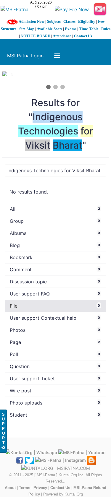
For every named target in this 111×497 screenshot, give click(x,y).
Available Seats (49, 29)
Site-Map (26, 29)
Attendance (62, 36)
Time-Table (89, 29)
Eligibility (86, 21)
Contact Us (83, 36)
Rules (105, 29)
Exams (70, 29)
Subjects (54, 21)
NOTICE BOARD (35, 36)
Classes (69, 21)
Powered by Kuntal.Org (63, 494)
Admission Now (31, 21)
